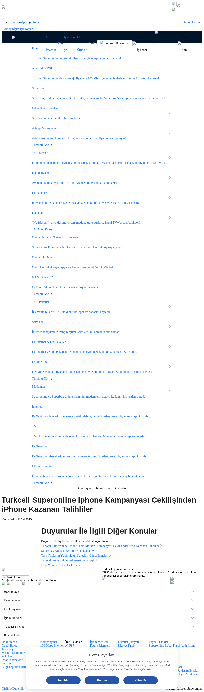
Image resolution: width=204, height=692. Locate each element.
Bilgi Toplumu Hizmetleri (18, 667)
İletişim (6, 663)
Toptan (36, 22)
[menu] (102, 613)
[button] (187, 9)
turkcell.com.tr (193, 22)
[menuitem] (101, 592)
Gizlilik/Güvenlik (13, 688)
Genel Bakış (9, 645)
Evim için (16, 22)
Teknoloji (8, 649)
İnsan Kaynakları (12, 659)
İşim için (27, 22)
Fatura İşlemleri (100, 645)
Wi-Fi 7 (69, 645)
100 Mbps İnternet (51, 645)
